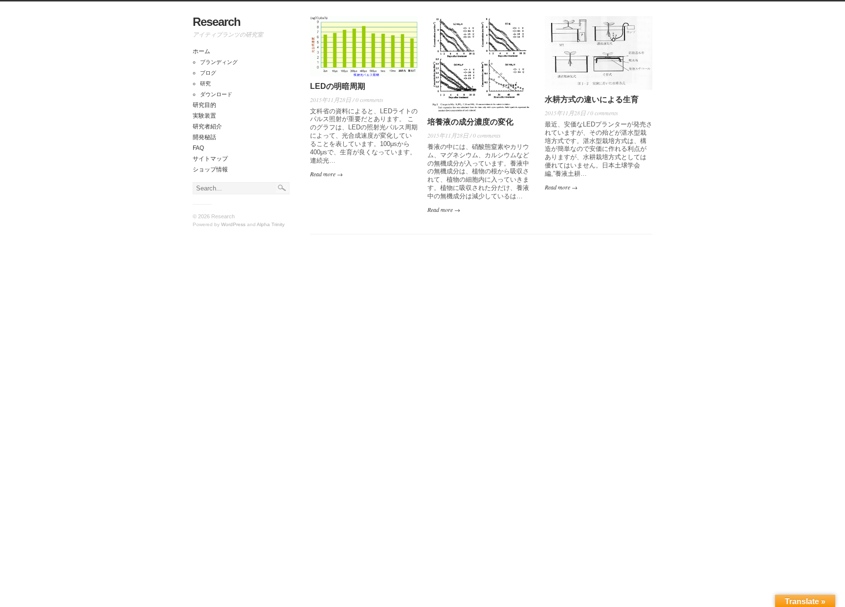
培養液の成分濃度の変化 (470, 122)
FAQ (198, 148)
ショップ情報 (210, 169)
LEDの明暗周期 (337, 86)
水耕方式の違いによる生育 (592, 99)
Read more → (326, 174)
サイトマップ (210, 158)
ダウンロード (216, 94)
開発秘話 (204, 137)
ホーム (201, 51)
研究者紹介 (207, 126)
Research (217, 21)
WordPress (233, 224)
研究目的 (204, 105)
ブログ (208, 73)
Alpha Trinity (271, 224)
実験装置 (204, 115)
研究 (205, 83)
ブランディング (219, 62)
